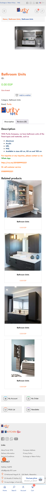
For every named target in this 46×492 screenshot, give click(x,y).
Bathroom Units (14, 19)
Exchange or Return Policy (7, 3)
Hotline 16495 (6, 467)
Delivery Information (7, 453)
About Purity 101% (7, 450)
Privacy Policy (27, 453)
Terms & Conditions (7, 456)
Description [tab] (9, 121)
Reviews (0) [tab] (22, 121)
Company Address (29, 450)
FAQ (18, 3)
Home (5, 19)
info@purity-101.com (8, 470)
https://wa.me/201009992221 (14, 162)
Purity (9, 104)
